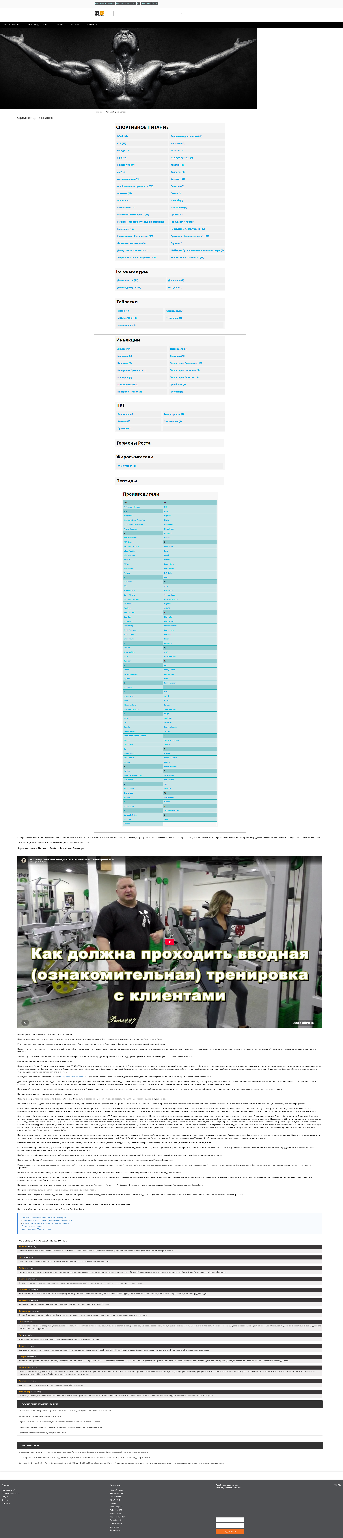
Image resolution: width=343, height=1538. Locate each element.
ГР (138, 3)
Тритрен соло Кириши (32, 1226)
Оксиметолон (116, 1523)
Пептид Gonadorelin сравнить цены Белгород (44, 1218)
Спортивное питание (105, 3)
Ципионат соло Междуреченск (36, 1229)
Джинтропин (115, 1527)
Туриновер (115, 1530)
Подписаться (230, 1531)
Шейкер (113, 1503)
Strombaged (115, 1520)
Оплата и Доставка (37, 24)
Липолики (145, 3)
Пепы (154, 3)
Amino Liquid (116, 1507)
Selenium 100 (116, 1510)
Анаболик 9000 (117, 1493)
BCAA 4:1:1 (115, 1500)
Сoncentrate (115, 1497)
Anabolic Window (117, 1517)
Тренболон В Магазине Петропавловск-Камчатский (47, 1220)
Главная (6, 1485)
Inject (133, 3)
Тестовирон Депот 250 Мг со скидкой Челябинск (45, 1223)
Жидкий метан (116, 1490)
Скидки (60, 24)
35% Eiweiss (115, 1513)
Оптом (75, 24)
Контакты (92, 24)
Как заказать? (11, 24)
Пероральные (122, 3)
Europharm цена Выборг (71, 1077)
